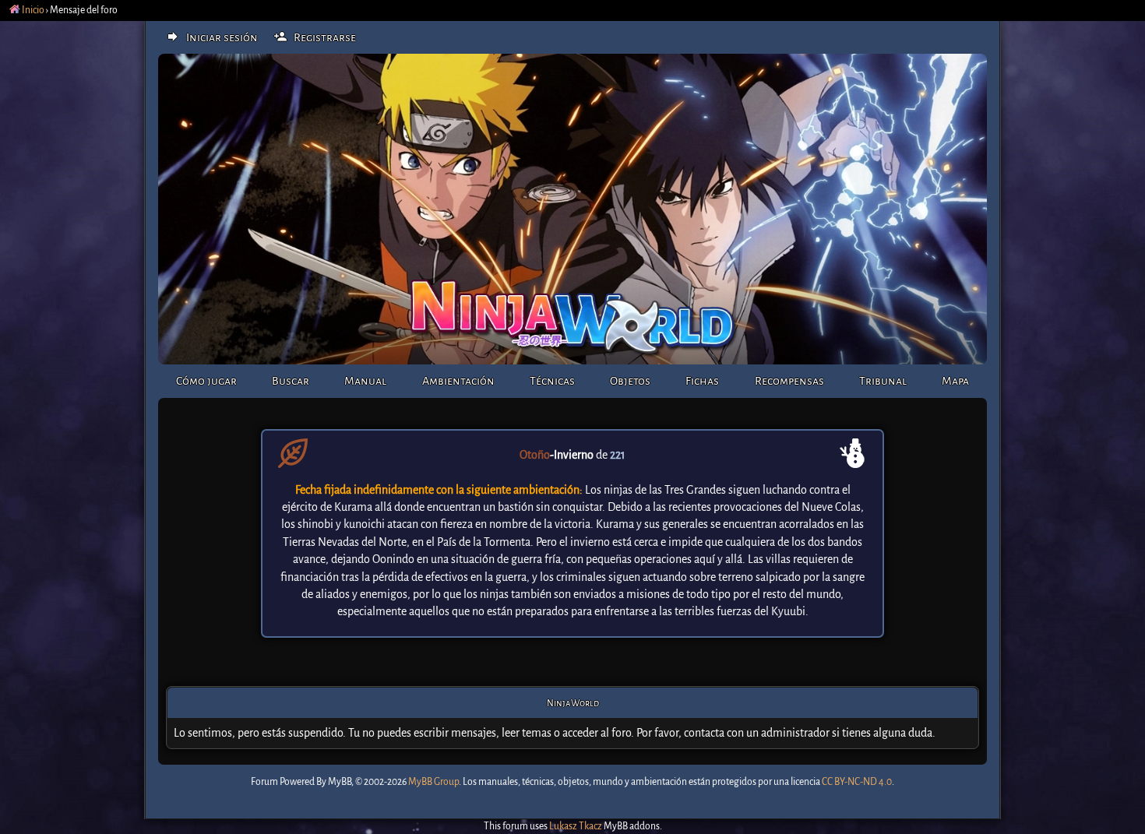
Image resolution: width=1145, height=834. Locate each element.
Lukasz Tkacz (575, 826)
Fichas (702, 381)
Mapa (955, 381)
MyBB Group (433, 781)
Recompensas (789, 381)
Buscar (290, 381)
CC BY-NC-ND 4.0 (857, 781)
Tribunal (883, 381)
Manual (365, 381)
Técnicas (552, 381)
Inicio (32, 10)
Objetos (630, 381)
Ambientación (458, 381)
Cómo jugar (206, 381)
